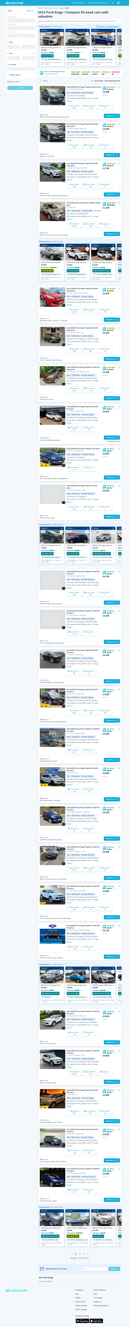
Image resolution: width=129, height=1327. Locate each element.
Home (40, 8)
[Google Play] (82, 1320)
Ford (55, 8)
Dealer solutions (81, 1305)
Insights (78, 1298)
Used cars (47, 8)
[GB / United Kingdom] (119, 3)
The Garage (98, 1298)
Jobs (77, 1294)
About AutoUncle (100, 1290)
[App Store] (96, 1320)
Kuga (61, 8)
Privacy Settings (81, 1309)
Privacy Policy (80, 1302)
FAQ (95, 1294)
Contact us (97, 1302)
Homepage (79, 1290)
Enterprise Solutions (101, 1305)
